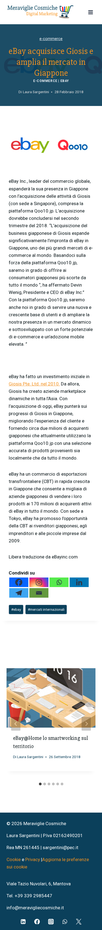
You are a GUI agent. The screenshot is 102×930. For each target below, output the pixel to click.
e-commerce (51, 39)
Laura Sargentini (30, 757)
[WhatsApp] (64, 921)
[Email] (38, 593)
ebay (16, 609)
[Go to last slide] (15, 724)
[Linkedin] (79, 582)
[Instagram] (38, 582)
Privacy (32, 859)
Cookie (14, 859)
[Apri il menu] (90, 12)
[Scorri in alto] (89, 903)
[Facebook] (18, 582)
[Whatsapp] (59, 582)
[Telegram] (18, 593)
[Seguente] (86, 724)
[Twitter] (78, 921)
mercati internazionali (46, 609)
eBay (64, 81)
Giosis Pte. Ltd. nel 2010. (34, 384)
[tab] (40, 784)
